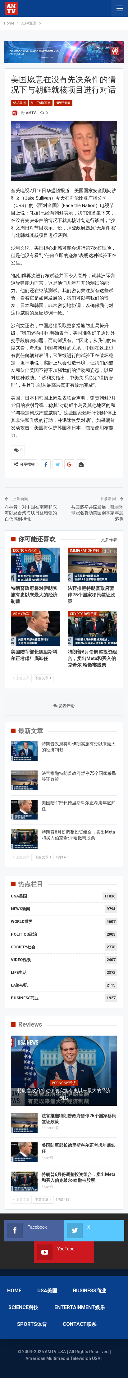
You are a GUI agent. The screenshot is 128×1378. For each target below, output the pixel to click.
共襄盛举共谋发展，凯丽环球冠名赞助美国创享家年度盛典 (97, 513)
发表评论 (66, 705)
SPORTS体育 (32, 1324)
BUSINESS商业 (25, 998)
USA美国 (19, 896)
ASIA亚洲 (19, 103)
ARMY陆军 (21, 614)
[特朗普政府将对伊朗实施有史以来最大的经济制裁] (35, 565)
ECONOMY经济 (25, 551)
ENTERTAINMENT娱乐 (79, 1307)
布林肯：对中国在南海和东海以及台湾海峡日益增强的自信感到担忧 (31, 513)
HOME (14, 1291)
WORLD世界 (22, 921)
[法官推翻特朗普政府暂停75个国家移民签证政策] (92, 565)
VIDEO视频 (21, 959)
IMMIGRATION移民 (84, 551)
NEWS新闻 (63, 103)
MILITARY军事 (41, 103)
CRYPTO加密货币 (83, 614)
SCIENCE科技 (23, 1307)
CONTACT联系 (80, 1324)
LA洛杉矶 (19, 985)
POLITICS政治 (24, 934)
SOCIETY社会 (23, 947)
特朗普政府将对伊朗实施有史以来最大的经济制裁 (64, 1094)
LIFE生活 (19, 972)
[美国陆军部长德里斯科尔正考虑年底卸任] (35, 628)
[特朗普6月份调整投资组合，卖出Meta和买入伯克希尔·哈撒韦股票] (92, 628)
